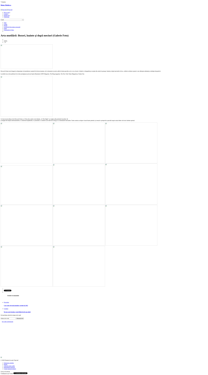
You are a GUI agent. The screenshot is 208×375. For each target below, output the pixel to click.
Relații (5, 364)
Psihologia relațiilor (9, 363)
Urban (5, 24)
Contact (6, 14)
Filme (5, 28)
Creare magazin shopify (10, 369)
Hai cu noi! (7, 12)
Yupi (5, 22)
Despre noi (7, 15)
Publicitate (6, 17)
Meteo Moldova (6, 5)
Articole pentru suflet (9, 366)
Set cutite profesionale (7, 321)
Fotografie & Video (9, 30)
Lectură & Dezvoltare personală (12, 27)
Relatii (5, 25)
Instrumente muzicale (9, 367)
